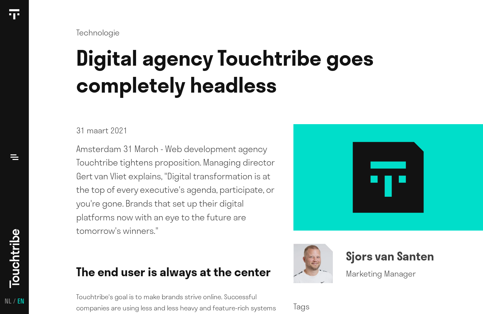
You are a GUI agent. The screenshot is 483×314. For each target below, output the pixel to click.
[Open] (14, 157)
